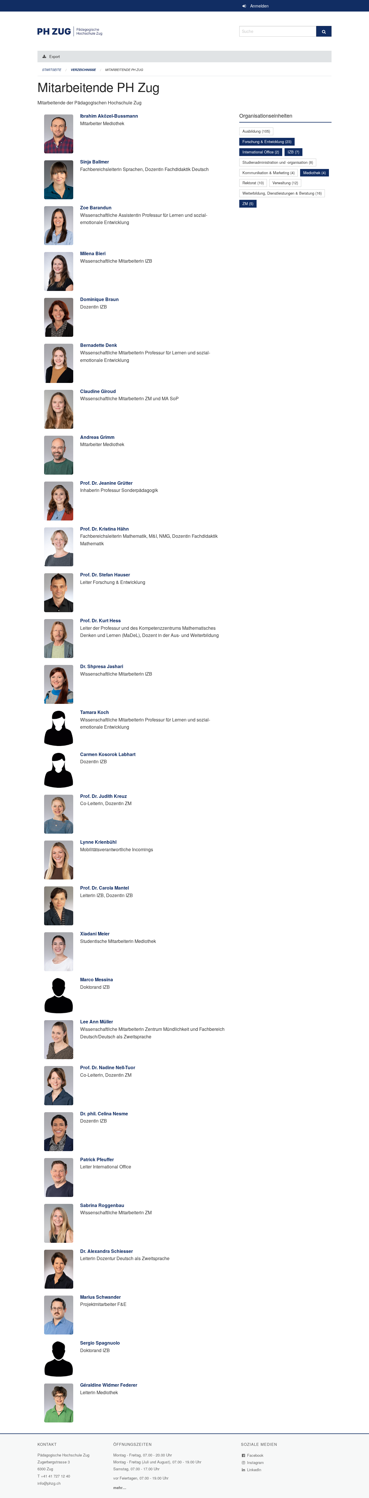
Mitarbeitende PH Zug (124, 69)
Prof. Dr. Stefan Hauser (105, 574)
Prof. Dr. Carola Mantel (104, 887)
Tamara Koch (94, 712)
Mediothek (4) (314, 172)
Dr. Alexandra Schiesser (106, 1251)
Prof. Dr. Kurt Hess (100, 620)
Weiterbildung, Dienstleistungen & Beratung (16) (282, 193)
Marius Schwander (100, 1297)
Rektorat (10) (253, 182)
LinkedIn (254, 1469)
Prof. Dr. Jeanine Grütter (106, 483)
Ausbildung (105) (256, 131)
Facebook (255, 1455)
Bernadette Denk (98, 345)
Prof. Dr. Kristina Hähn (104, 528)
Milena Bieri (93, 253)
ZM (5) (247, 203)
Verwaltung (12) (285, 182)
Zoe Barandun (96, 207)
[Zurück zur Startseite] (134, 30)
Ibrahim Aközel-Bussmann (109, 115)
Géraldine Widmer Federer (108, 1385)
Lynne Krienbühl (98, 842)
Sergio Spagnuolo (100, 1342)
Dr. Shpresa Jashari (101, 666)
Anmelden (259, 6)
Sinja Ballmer (94, 161)
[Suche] (324, 31)
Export (54, 56)
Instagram (255, 1462)
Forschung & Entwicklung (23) (266, 141)
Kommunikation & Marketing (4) (268, 172)
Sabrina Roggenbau (102, 1205)
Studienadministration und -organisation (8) (277, 162)
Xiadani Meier (95, 933)
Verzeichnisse (83, 69)
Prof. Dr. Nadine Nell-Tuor (107, 1067)
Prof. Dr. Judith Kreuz (103, 796)
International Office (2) (260, 152)
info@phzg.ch (49, 1483)
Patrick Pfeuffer (97, 1159)
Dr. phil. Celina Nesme (104, 1113)
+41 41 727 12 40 (55, 1476)
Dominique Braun (99, 299)
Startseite (51, 69)
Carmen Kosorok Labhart (107, 754)
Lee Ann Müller (96, 1021)
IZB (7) (293, 152)
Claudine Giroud (98, 391)
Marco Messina (96, 979)
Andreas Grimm (97, 437)
